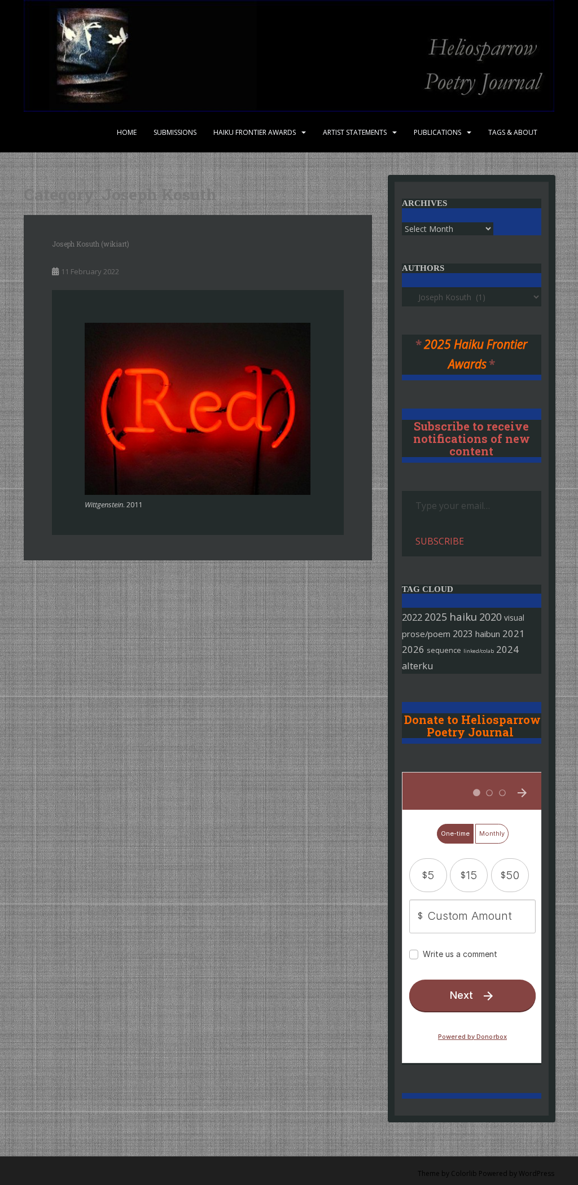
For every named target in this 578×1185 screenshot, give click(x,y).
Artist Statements (355, 132)
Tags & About (512, 132)
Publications (437, 132)
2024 (507, 649)
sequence (444, 650)
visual (514, 617)
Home (127, 132)
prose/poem (426, 633)
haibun (487, 633)
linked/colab (478, 651)
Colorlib (464, 1173)
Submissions (175, 132)
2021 (513, 633)
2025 (435, 617)
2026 (413, 649)
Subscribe (439, 541)
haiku (463, 616)
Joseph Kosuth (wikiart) (90, 243)
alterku (418, 665)
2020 (490, 617)
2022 (412, 617)
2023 (463, 633)
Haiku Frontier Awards (254, 132)
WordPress (536, 1173)
